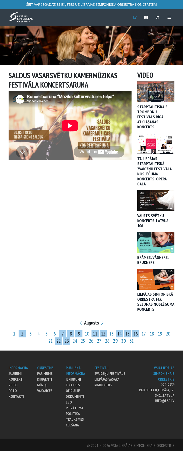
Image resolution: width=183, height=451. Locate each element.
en (146, 17)
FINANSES (73, 385)
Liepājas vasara (106, 379)
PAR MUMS (45, 373)
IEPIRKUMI (73, 379)
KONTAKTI (16, 396)
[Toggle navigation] (169, 17)
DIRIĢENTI (44, 379)
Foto (13, 390)
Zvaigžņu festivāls (109, 373)
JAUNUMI (15, 373)
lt (157, 17)
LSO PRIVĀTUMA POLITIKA (74, 408)
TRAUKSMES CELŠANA (75, 422)
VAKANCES (44, 390)
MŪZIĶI (42, 385)
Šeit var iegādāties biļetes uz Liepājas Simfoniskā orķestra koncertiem (91, 4)
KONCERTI (16, 379)
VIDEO (13, 385)
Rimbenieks (103, 385)
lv (135, 17)
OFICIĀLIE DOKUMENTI (75, 393)
